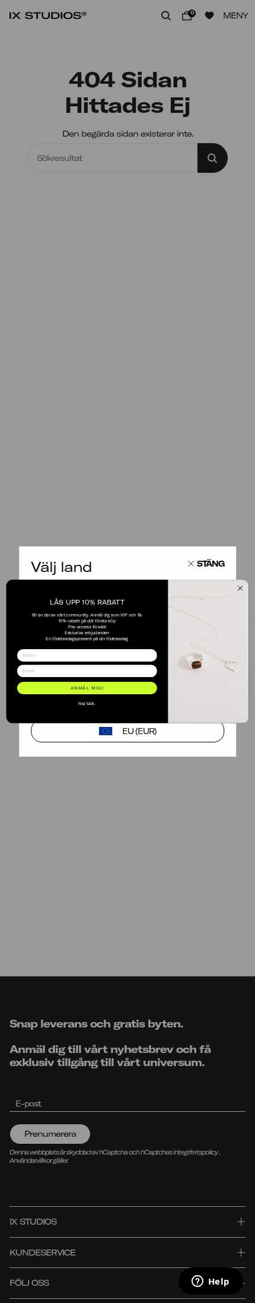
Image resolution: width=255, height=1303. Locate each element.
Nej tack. (86, 703)
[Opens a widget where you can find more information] (210, 1282)
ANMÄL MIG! (87, 687)
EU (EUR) (139, 731)
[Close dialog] (240, 588)
